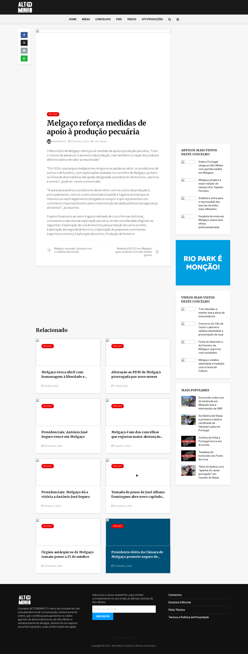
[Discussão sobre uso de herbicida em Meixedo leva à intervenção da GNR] (188, 401)
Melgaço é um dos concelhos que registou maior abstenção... (137, 434)
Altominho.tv (59, 141)
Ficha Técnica (176, 609)
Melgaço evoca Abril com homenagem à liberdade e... (64, 374)
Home (72, 19)
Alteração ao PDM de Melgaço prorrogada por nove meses (136, 374)
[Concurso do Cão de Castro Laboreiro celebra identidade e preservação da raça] (188, 326)
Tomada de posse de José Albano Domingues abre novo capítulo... (138, 494)
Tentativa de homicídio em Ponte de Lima (210, 456)
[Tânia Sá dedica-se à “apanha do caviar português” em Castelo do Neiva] (188, 470)
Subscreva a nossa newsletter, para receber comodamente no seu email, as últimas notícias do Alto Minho (122, 598)
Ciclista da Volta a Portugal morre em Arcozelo (210, 441)
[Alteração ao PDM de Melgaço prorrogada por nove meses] (138, 352)
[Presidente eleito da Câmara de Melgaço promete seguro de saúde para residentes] (138, 532)
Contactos (175, 595)
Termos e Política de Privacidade (188, 617)
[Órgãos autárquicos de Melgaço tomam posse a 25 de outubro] (68, 532)
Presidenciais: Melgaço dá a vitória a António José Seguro (65, 494)
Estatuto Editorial (179, 602)
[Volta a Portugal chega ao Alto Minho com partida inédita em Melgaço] (188, 165)
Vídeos (131, 19)
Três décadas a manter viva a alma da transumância (211, 313)
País (119, 19)
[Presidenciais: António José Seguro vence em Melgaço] (68, 412)
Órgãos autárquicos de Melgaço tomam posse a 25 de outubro (67, 554)
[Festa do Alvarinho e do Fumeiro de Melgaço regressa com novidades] (188, 345)
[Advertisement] (103, 296)
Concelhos (103, 19)
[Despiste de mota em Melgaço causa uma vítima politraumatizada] (188, 219)
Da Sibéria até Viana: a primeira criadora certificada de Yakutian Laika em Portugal (210, 423)
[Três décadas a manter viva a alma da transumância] (188, 312)
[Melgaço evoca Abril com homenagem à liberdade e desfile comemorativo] (68, 352)
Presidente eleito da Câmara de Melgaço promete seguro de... (137, 554)
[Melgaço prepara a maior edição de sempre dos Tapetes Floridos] (188, 183)
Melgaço (53, 114)
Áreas (86, 19)
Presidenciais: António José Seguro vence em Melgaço (64, 434)
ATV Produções (152, 19)
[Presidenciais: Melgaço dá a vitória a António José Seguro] (68, 472)
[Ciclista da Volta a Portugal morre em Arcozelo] (188, 441)
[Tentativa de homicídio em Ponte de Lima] (188, 455)
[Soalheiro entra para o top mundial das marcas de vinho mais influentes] (188, 201)
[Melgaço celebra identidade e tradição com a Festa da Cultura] (188, 363)
